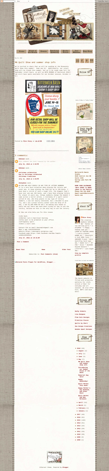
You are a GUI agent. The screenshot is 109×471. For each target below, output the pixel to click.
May (80, 359)
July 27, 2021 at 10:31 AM (29, 238)
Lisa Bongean (80, 314)
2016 (79, 417)
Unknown (22, 159)
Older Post (66, 249)
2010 (79, 434)
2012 (79, 428)
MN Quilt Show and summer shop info (83, 363)
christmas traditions (27, 176)
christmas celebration (28, 172)
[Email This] (47, 141)
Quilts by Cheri (81, 323)
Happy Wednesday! (83, 380)
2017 (79, 414)
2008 (79, 440)
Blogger (66, 467)
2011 (79, 431)
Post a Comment (23, 242)
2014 (79, 423)
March (81, 405)
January (82, 411)
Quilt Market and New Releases (83, 397)
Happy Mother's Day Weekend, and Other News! (84, 390)
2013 (79, 426)
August (82, 351)
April (81, 402)
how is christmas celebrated (30, 174)
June (81, 356)
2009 (79, 437)
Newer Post (20, 249)
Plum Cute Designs (82, 317)
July (81, 354)
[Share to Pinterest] (54, 141)
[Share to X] (51, 141)
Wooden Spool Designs (83, 329)
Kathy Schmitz (80, 311)
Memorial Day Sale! (83, 376)
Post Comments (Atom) (49, 254)
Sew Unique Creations (83, 326)
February (82, 408)
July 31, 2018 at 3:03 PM (29, 179)
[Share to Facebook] (52, 141)
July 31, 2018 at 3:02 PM (29, 164)
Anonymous (22, 183)
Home (43, 249)
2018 (79, 348)
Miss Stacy (87, 217)
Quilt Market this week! (83, 384)
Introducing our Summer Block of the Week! (84, 370)
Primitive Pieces (82, 320)
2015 (79, 420)
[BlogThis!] (49, 141)
